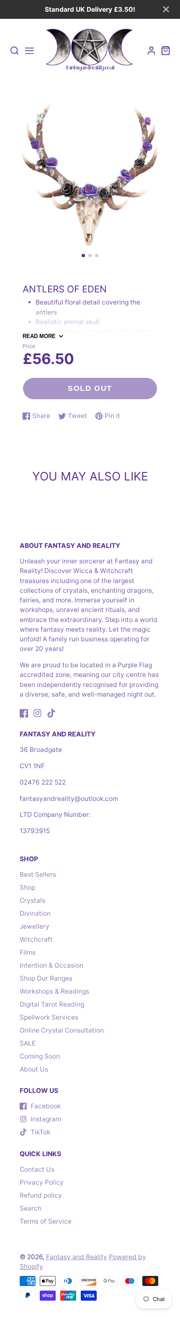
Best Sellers (38, 874)
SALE (28, 1043)
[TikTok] (51, 713)
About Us (34, 1069)
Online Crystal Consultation (62, 1030)
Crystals (32, 900)
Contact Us (37, 1169)
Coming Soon (40, 1056)
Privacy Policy (42, 1182)
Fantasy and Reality (76, 1257)
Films (28, 952)
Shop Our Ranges (46, 978)
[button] (83, 255)
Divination (35, 913)
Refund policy (41, 1195)
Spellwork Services (49, 1017)
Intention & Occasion (51, 965)
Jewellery (34, 926)
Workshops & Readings (54, 991)
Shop (27, 887)
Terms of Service (46, 1221)
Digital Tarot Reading (52, 1004)
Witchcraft (36, 939)
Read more (39, 336)
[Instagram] (37, 713)
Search (30, 1208)
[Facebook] (24, 713)
